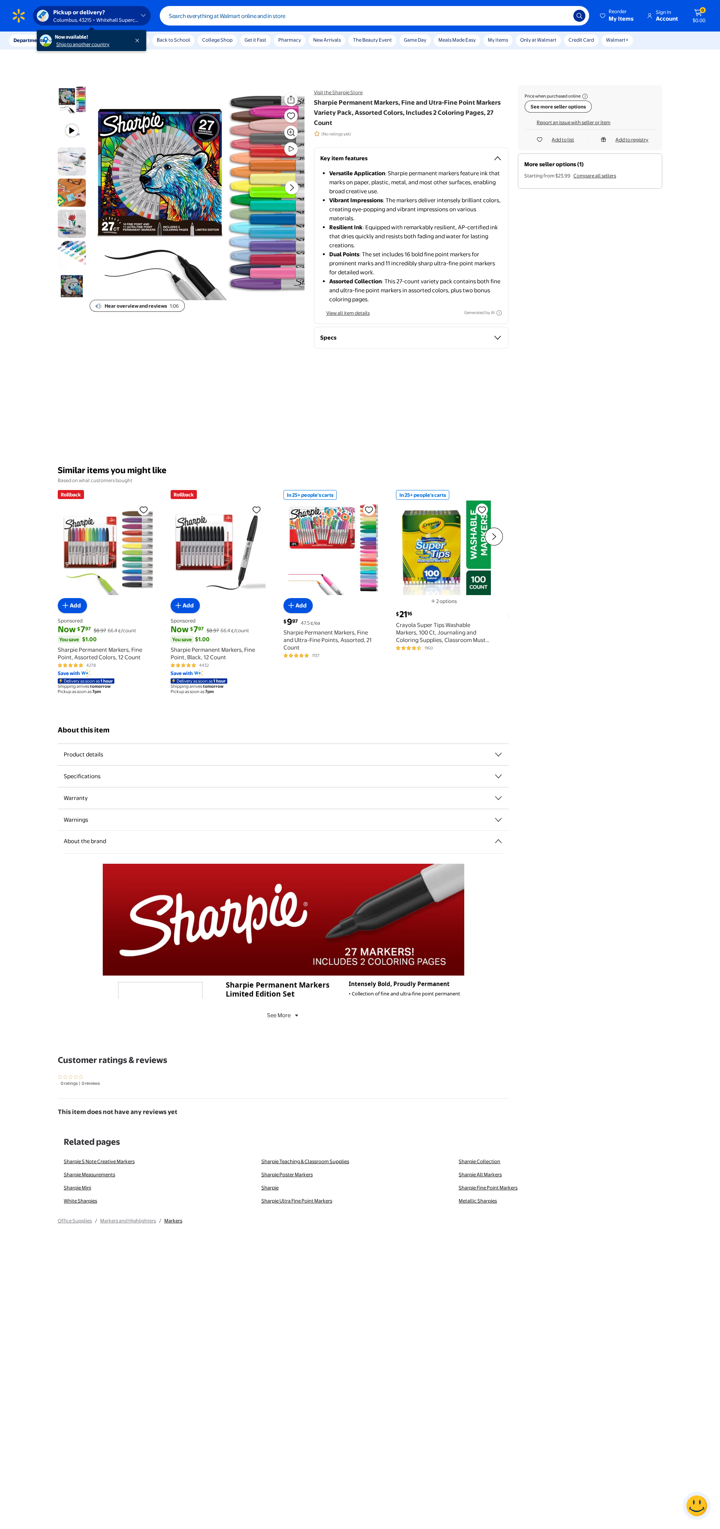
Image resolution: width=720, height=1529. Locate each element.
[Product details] (498, 755)
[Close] (138, 41)
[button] (617, 16)
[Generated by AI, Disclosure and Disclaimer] (499, 313)
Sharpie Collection (479, 1161)
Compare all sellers (594, 176)
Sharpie (270, 1188)
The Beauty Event (372, 40)
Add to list (563, 140)
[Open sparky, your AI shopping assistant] (697, 1505)
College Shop (217, 40)
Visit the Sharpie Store (338, 92)
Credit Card (581, 40)
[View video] (291, 149)
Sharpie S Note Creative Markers (99, 1161)
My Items (498, 40)
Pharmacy (289, 40)
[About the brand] (498, 841)
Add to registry (631, 140)
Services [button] (75, 40)
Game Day (415, 40)
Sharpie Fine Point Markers (488, 1188)
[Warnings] (498, 820)
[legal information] (585, 96)
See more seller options (558, 107)
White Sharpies (80, 1201)
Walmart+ (617, 40)
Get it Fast (255, 40)
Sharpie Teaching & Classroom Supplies (305, 1161)
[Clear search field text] (562, 16)
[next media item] (291, 188)
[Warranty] (498, 798)
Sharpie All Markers (480, 1174)
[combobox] (374, 16)
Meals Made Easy (457, 40)
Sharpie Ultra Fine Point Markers (296, 1201)
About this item (84, 730)
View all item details (348, 313)
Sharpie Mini (77, 1188)
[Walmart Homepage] (18, 16)
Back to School (173, 40)
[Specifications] (498, 776)
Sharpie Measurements (89, 1174)
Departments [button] (29, 40)
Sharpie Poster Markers (287, 1174)
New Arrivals (327, 40)
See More (279, 1015)
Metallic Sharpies (478, 1201)
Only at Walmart (538, 40)
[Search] (579, 16)
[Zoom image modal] (291, 132)
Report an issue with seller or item (573, 122)
